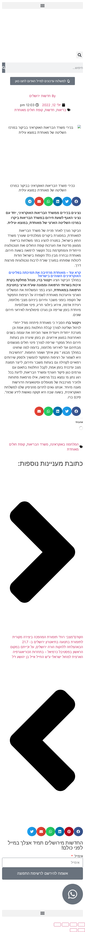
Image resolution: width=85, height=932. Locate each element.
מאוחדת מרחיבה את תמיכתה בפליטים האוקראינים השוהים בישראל (45, 274)
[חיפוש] (3, 67)
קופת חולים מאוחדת (28, 110)
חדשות (49, 110)
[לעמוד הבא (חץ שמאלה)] (73, 930)
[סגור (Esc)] (57, 924)
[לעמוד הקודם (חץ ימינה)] (81, 930)
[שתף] (65, 924)
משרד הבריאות (37, 444)
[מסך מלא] (73, 924)
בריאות (61, 110)
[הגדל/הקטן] (81, 924)
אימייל (78, 856)
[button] (42, 5)
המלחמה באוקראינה (64, 444)
